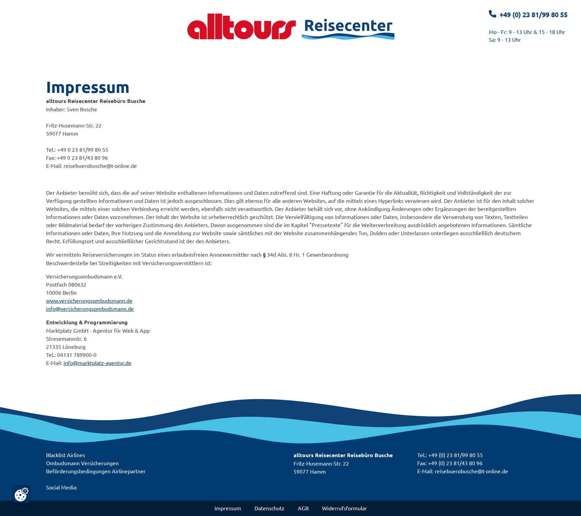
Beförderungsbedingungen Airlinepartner (96, 471)
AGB (303, 508)
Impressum (228, 508)
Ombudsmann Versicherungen (82, 462)
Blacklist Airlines (65, 454)
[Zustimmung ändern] (21, 494)
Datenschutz (269, 508)
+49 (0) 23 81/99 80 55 (534, 14)
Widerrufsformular (344, 508)
